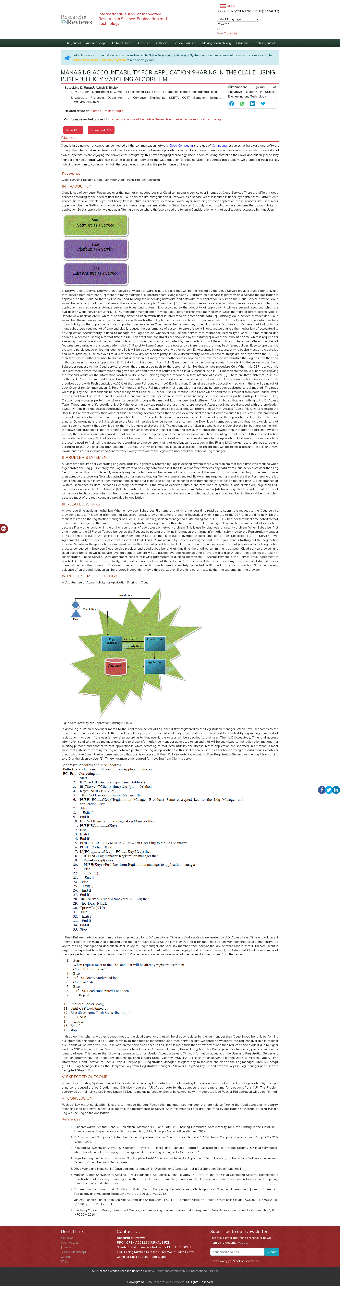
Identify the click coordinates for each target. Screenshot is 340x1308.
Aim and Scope (96, 43)
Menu (231, 6)
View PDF (73, 130)
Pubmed (95, 111)
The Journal (73, 43)
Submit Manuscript (73, 1252)
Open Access (70, 1242)
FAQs (64, 1261)
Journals (66, 1247)
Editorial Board (122, 43)
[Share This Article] (233, 103)
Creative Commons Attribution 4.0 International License (181, 1271)
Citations (242, 43)
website (243, 1242)
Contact (66, 1257)
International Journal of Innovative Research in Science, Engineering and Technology (165, 119)
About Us (67, 1238)
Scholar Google (113, 111)
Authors (160, 43)
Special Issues (183, 43)
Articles (142, 43)
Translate (230, 33)
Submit (272, 1252)
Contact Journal (264, 43)
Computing (185, 145)
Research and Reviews (168, 1282)
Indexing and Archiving (216, 43)
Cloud (173, 145)
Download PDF (101, 130)
